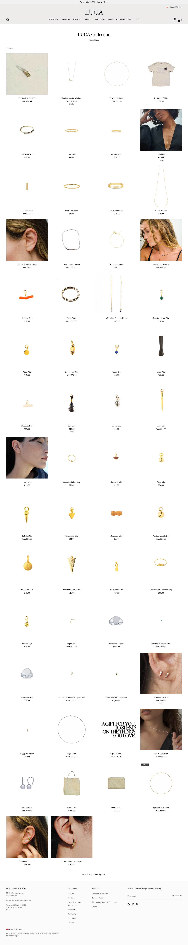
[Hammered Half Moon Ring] (161, 565)
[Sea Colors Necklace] (161, 240)
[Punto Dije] (27, 348)
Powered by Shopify (12, 936)
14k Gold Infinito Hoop (27, 264)
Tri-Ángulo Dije (71, 536)
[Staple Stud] (27, 458)
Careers (71, 923)
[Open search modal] (7, 19)
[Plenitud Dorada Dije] (161, 511)
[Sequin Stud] (71, 619)
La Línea (161, 154)
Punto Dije (27, 372)
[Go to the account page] (175, 19)
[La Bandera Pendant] (27, 74)
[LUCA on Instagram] (133, 905)
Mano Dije (161, 372)
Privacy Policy (98, 898)
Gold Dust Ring (71, 210)
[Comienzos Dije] (71, 348)
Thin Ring (72, 154)
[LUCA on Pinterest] (137, 905)
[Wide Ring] (71, 294)
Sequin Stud (71, 644)
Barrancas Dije (116, 536)
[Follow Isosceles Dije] (71, 565)
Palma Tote (71, 807)
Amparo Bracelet (116, 264)
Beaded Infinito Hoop (71, 482)
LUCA (20, 933)
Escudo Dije (27, 644)
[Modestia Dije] (27, 402)
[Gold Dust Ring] (71, 186)
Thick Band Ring (116, 210)
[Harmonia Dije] (116, 458)
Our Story (71, 893)
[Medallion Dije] (27, 565)
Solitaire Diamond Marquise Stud (71, 697)
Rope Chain (71, 754)
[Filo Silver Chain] (161, 729)
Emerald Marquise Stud (161, 644)
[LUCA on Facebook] (128, 905)
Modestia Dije (26, 426)
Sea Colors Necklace (161, 264)
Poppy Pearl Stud (27, 754)
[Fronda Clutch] (116, 783)
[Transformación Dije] (161, 294)
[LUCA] (94, 12)
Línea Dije (161, 426)
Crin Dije (71, 426)
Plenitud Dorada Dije (161, 536)
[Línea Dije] (161, 402)
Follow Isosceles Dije (71, 590)
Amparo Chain (161, 210)
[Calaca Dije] (116, 402)
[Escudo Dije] (27, 619)
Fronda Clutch (116, 807)
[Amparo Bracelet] (116, 240)
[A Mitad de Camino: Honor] (116, 294)
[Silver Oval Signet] (116, 619)
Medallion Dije (27, 590)
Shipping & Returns (100, 893)
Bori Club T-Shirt (161, 98)
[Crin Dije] (71, 402)
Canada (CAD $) (175, 7)
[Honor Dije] (116, 348)
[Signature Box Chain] (161, 783)
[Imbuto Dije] (27, 511)
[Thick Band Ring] (116, 186)
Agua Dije (161, 482)
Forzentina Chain (116, 98)
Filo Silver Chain (161, 754)
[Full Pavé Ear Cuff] (27, 837)
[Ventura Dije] (27, 294)
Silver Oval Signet (116, 644)
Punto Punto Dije (116, 590)
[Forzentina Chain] (116, 74)
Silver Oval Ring (27, 697)
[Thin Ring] (71, 130)
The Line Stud (27, 210)
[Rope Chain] (71, 729)
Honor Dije (116, 372)
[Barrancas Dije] (116, 511)
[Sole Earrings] (27, 783)
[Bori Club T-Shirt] (161, 74)
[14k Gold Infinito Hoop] (27, 240)
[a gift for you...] (116, 729)
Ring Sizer (72, 914)
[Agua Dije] (161, 458)
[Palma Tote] (71, 783)
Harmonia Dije (116, 482)
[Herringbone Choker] (71, 240)
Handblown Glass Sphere (72, 98)
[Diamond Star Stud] (161, 673)
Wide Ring (71, 318)
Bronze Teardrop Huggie (72, 861)
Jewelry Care (73, 909)
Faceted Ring (116, 154)
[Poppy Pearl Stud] (27, 729)
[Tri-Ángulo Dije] (71, 511)
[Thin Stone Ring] (27, 130)
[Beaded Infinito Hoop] (71, 458)
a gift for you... (116, 754)
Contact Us (72, 918)
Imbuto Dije (27, 536)
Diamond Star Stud (161, 697)
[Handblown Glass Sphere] (71, 74)
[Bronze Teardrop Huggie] (71, 837)
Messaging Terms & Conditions (104, 902)
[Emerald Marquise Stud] (161, 619)
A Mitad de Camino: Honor (116, 318)
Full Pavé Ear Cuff (27, 861)
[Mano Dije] (161, 348)
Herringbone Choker (71, 264)
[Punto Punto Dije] (116, 565)
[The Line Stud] (27, 186)
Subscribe (177, 896)
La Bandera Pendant (27, 98)
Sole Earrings (27, 807)
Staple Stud (27, 482)
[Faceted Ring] (116, 130)
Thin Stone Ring (27, 154)
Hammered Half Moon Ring (161, 590)
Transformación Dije (161, 318)
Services (71, 898)
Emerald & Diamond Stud (116, 697)
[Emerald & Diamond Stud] (116, 673)
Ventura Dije (27, 318)
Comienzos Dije (71, 372)
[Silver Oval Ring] (27, 673)
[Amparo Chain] (161, 186)
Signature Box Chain (161, 807)
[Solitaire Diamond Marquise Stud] (71, 673)
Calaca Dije (116, 426)
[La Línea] (161, 130)
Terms (94, 907)
